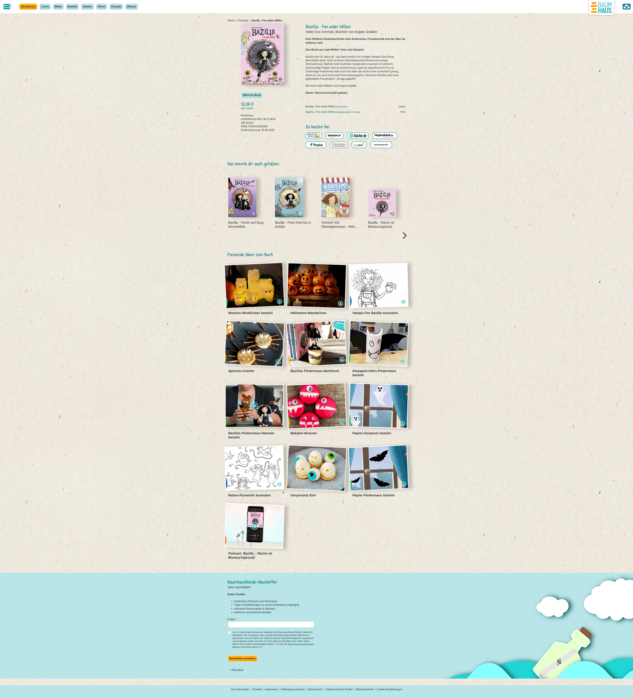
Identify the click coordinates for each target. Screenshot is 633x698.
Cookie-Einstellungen (389, 689)
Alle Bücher (28, 6)
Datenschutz (315, 689)
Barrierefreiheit (364, 689)
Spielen (87, 6)
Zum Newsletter (240, 689)
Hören (102, 6)
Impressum (271, 689)
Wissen (131, 6)
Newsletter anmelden (242, 658)
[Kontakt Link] (627, 7)
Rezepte (116, 6)
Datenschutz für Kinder (339, 689)
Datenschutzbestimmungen (301, 644)
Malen (58, 6)
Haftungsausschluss (293, 689)
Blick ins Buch (252, 95)
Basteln (72, 6)
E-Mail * (232, 619)
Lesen (45, 6)
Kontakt (257, 689)
